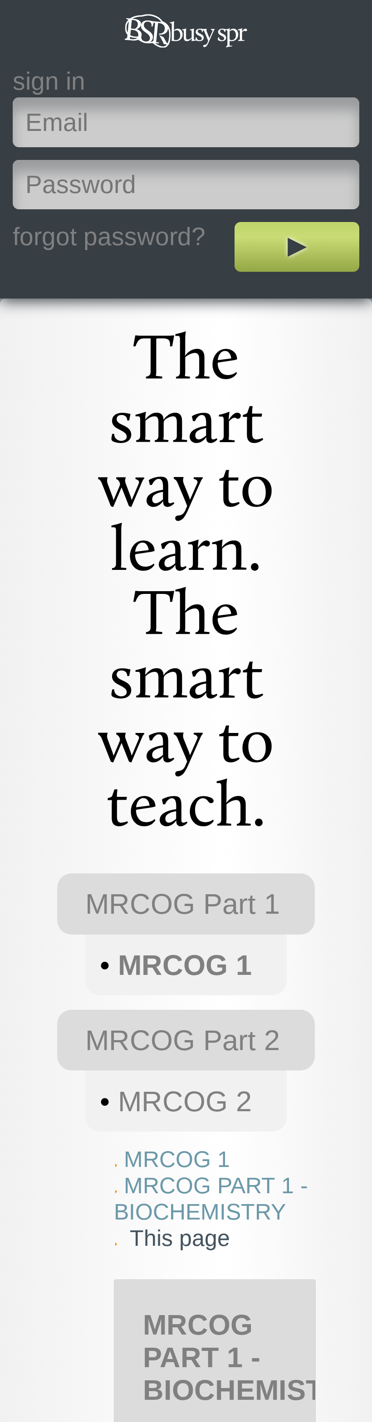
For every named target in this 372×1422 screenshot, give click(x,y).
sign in (49, 81)
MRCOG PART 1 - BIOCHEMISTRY (252, 1357)
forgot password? (109, 236)
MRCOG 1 (185, 965)
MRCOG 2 (185, 1101)
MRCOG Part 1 (182, 904)
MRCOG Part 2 (182, 1040)
